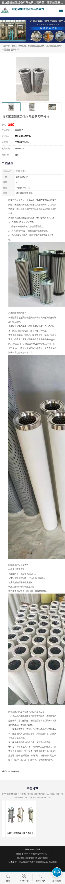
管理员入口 (43, 862)
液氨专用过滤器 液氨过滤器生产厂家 (18, 833)
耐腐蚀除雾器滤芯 (36, 46)
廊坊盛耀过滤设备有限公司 (27, 858)
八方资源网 (24, 862)
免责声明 (34, 862)
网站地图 (52, 862)
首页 (14, 46)
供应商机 (22, 46)
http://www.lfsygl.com (10, 771)
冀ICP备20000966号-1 (41, 854)
